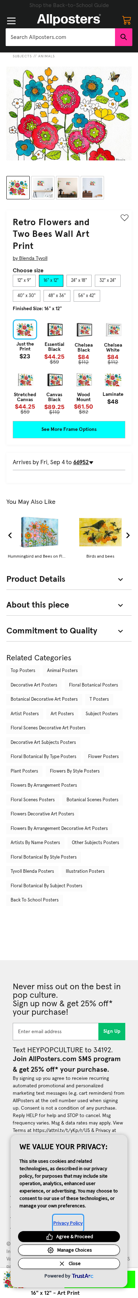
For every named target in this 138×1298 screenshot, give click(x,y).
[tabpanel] (69, 367)
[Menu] (11, 21)
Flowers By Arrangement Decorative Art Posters (59, 828)
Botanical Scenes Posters (93, 800)
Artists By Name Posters (35, 843)
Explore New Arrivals (69, 5)
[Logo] (69, 20)
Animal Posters (62, 670)
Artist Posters (25, 714)
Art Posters (62, 714)
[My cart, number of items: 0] (126, 19)
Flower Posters (103, 757)
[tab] (24, 281)
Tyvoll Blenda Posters (32, 871)
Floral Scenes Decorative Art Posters (48, 728)
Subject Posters (102, 714)
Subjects (22, 56)
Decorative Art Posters (34, 685)
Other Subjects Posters (95, 843)
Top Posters (23, 670)
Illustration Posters (85, 871)
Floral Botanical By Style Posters (44, 857)
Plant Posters (24, 771)
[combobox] (60, 37)
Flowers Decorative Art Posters (42, 814)
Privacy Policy (68, 1223)
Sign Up (112, 1031)
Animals (46, 56)
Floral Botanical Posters (93, 685)
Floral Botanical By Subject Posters (46, 886)
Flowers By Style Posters (75, 771)
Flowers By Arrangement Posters (44, 785)
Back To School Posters (35, 900)
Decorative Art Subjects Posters (43, 742)
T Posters (99, 699)
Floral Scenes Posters (33, 800)
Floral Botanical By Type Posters (43, 757)
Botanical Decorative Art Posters (44, 699)
